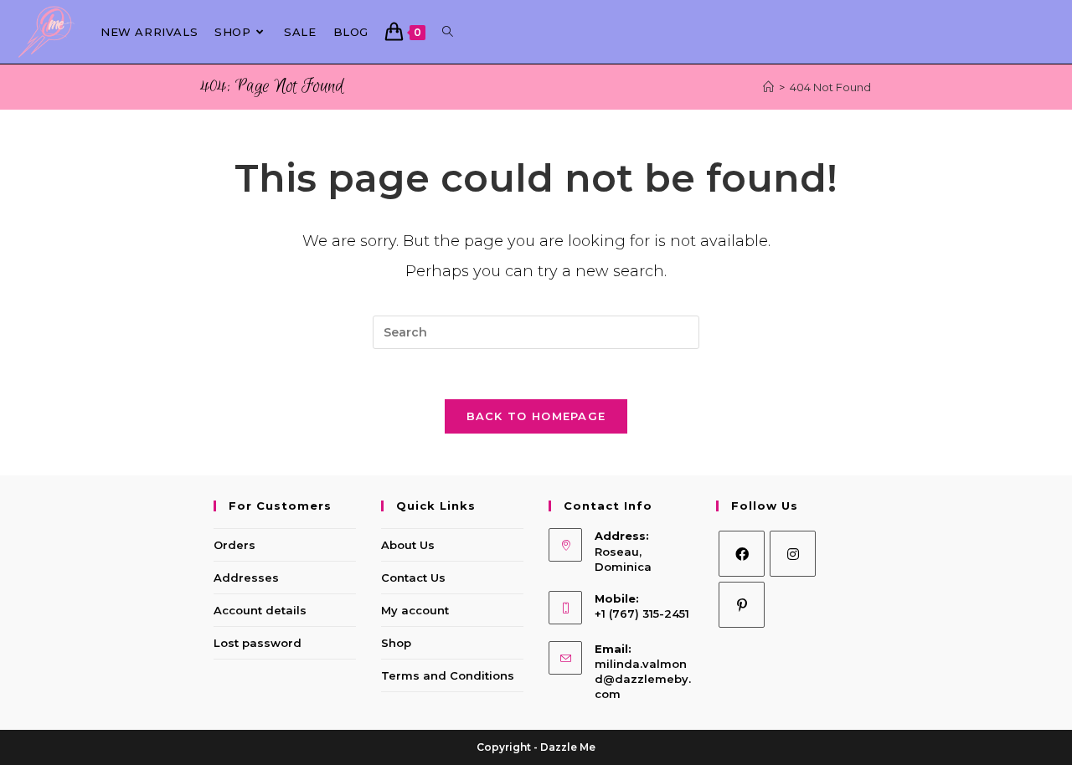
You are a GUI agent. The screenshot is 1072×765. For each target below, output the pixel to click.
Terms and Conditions (447, 675)
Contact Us (413, 577)
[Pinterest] (742, 605)
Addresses (246, 577)
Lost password (258, 642)
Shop (396, 642)
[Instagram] (793, 554)
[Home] (768, 87)
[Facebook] (742, 554)
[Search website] (447, 32)
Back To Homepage (536, 416)
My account (415, 610)
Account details (260, 610)
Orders (234, 545)
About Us (408, 545)
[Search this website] (536, 331)
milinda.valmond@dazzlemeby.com (643, 679)
